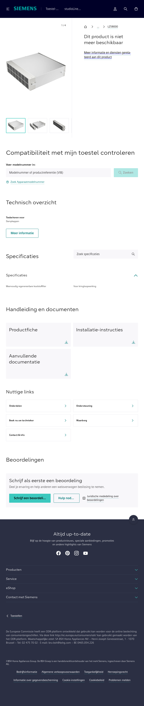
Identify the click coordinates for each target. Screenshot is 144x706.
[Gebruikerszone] (115, 8)
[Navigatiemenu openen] (7, 8)
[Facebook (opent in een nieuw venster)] (58, 553)
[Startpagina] (25, 9)
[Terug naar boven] (133, 519)
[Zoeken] (125, 8)
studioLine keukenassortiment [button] (77, 9)
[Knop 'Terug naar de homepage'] (86, 26)
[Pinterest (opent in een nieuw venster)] (67, 553)
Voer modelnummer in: (20, 164)
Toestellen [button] (51, 9)
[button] (36, 71)
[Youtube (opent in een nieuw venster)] (85, 553)
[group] (16, 125)
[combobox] (58, 172)
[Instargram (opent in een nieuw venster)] (76, 553)
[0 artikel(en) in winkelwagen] (136, 8)
